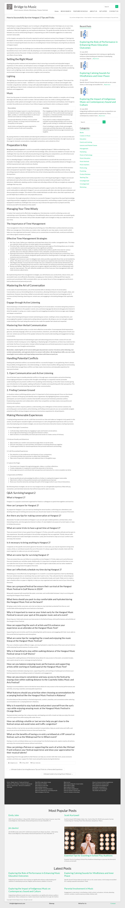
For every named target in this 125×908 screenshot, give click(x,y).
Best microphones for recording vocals (46, 790)
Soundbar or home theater (99, 789)
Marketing (83, 152)
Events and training (86, 142)
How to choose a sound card (72, 790)
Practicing (83, 171)
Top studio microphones (99, 790)
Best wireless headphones (71, 789)
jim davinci (14, 828)
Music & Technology (86, 155)
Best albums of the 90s (41, 785)
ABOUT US (93, 11)
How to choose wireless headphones (102, 782)
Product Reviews (85, 174)
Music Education (85, 158)
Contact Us (23, 784)
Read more (96, 58)
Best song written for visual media (73, 784)
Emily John (14, 815)
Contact (113, 903)
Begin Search (14, 782)
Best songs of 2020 (69, 787)
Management (84, 148)
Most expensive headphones (100, 785)
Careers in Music (85, 136)
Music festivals (36, 763)
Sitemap (51, 903)
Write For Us (82, 903)
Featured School (24, 782)
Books (82, 132)
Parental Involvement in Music (78, 888)
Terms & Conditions (24, 785)
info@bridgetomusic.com (17, 903)
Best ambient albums (41, 787)
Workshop (83, 187)
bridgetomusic (13, 763)
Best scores (67, 782)
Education (83, 139)
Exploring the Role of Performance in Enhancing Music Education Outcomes (99, 44)
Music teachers (84, 164)
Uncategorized (84, 184)
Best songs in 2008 (69, 785)
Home (56, 11)
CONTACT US (113, 11)
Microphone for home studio (100, 784)
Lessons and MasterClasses (88, 145)
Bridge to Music (25, 7)
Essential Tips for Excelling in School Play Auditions (88, 855)
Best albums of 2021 (41, 784)
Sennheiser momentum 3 (99, 787)
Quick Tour (15, 785)
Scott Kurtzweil (71, 815)
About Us (9, 784)
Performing (83, 168)
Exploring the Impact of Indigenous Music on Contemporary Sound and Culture (98, 101)
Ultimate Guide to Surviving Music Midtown (58, 774)
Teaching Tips (84, 177)
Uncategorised (84, 180)
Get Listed (16, 784)
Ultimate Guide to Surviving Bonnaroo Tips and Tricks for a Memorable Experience (35, 769)
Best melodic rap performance (44, 789)
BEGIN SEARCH (66, 11)
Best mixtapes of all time (42, 792)
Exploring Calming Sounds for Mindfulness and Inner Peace (95, 74)
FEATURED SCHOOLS (80, 11)
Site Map (9, 787)
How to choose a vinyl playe (72, 792)
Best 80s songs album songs (43, 782)
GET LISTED (103, 11)
